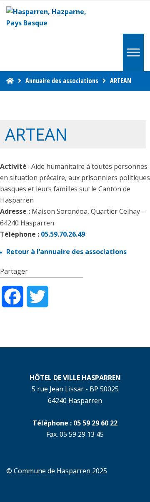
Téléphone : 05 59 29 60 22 (75, 423)
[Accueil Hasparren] (10, 80)
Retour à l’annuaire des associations (66, 251)
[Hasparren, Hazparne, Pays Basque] (50, 17)
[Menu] (133, 53)
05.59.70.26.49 (63, 234)
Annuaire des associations (61, 80)
